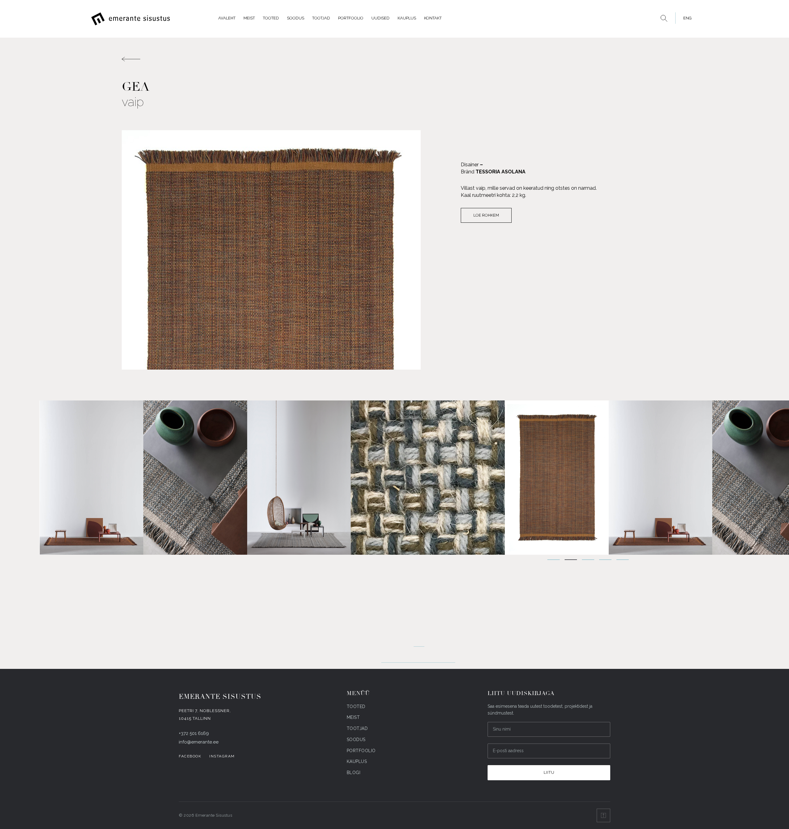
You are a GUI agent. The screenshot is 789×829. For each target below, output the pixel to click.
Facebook (190, 756)
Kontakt (433, 18)
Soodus (295, 18)
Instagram (222, 756)
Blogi (354, 772)
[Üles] (603, 815)
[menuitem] (685, 18)
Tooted (271, 18)
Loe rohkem (486, 215)
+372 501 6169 (194, 733)
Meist (249, 18)
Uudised (380, 18)
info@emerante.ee (199, 742)
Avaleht (226, 18)
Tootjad (321, 18)
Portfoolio (350, 18)
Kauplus (407, 18)
